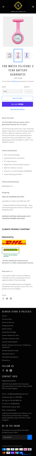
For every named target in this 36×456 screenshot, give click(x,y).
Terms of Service (8, 322)
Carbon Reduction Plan (10, 335)
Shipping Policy (7, 326)
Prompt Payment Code (10, 350)
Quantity (27, 87)
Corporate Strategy (9, 332)
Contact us (6, 360)
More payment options (17, 109)
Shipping (14, 81)
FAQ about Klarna (8, 354)
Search (4, 316)
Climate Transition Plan (10, 339)
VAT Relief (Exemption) (10, 357)
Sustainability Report (10, 342)
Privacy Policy (7, 319)
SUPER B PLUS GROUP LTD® (14, 446)
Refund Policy (7, 329)
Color (4, 87)
